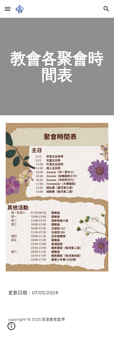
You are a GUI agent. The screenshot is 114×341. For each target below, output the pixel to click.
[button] (7, 8)
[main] (57, 66)
